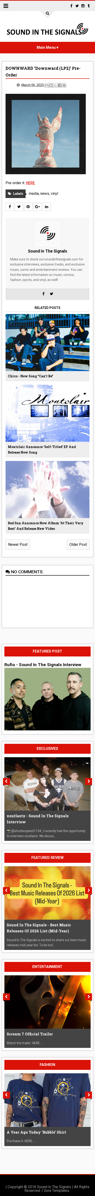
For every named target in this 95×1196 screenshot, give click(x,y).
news (44, 193)
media (34, 193)
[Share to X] (55, 85)
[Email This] (46, 85)
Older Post (78, 544)
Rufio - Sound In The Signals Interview (42, 664)
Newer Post (17, 544)
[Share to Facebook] (59, 85)
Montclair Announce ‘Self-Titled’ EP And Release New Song (42, 450)
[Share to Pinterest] (64, 85)
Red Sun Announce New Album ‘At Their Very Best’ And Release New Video (45, 526)
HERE (30, 183)
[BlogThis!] (51, 85)
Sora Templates (56, 1190)
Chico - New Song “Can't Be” (30, 376)
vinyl (54, 193)
